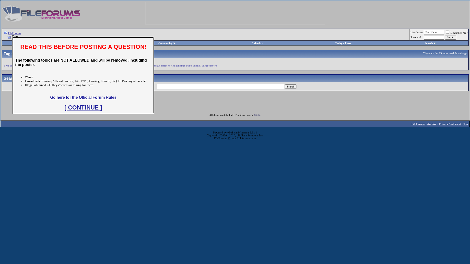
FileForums (14, 33)
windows (213, 66)
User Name (417, 32)
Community (165, 43)
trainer (189, 66)
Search (429, 43)
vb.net (205, 66)
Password (416, 37)
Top (465, 123)
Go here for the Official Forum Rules (83, 97)
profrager (156, 66)
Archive (431, 123)
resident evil (174, 66)
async (6, 66)
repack (164, 66)
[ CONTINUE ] (83, 107)
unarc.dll (197, 66)
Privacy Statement (450, 123)
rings (182, 66)
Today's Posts (343, 43)
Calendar (257, 43)
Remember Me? (459, 32)
